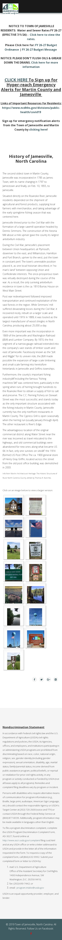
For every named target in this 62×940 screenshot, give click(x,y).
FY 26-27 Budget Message (39, 49)
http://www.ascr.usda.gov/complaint (21, 840)
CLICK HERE (16, 80)
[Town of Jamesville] (13, 506)
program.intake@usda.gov (30, 887)
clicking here (38, 129)
